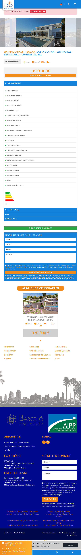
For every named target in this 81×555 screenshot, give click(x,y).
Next (78, 32)
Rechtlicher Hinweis (48, 533)
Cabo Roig (34, 346)
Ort (7, 214)
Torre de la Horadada (39, 358)
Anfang (6, 442)
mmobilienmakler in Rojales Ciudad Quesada (22, 525)
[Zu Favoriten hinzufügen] (55, 296)
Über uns (13, 442)
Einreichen (50, 499)
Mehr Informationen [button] (42, 546)
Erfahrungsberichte (23, 446)
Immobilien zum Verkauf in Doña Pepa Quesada (22, 514)
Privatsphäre (63, 533)
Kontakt (7, 450)
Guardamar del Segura (40, 354)
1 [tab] (40, 340)
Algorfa (7, 358)
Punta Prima (61, 346)
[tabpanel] (40, 315)
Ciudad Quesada (62, 350)
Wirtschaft (11, 218)
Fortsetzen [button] (70, 545)
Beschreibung (12, 209)
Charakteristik (13, 83)
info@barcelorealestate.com (16, 468)
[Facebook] (44, 442)
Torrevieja (59, 354)
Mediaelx (21, 533)
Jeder (57, 358)
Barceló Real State (8, 5)
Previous (2, 32)
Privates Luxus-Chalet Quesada (59, 512)
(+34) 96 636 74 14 (12, 483)
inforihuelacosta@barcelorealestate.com (20, 485)
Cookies (73, 533)
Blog (33, 446)
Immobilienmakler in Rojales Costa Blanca (58, 525)
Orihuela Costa (36, 350)
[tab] (40, 83)
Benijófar (8, 354)
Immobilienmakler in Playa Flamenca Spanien (22, 521)
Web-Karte (73, 535)
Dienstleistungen (10, 446)
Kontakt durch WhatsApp (41, 228)
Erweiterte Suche (38, 11)
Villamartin (9, 346)
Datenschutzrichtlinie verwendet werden (16, 267)
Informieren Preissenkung (40, 75)
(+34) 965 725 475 (12, 466)
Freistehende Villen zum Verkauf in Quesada (22, 512)
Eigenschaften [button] (23, 442)
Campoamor (10, 350)
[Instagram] (48, 442)
